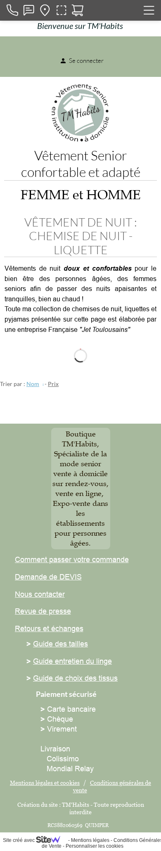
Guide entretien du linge (72, 661)
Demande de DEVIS (48, 576)
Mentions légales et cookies (45, 782)
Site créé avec (19, 840)
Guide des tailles (60, 643)
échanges (66, 628)
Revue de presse (43, 611)
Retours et (32, 628)
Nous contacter (40, 594)
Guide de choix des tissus (75, 678)
